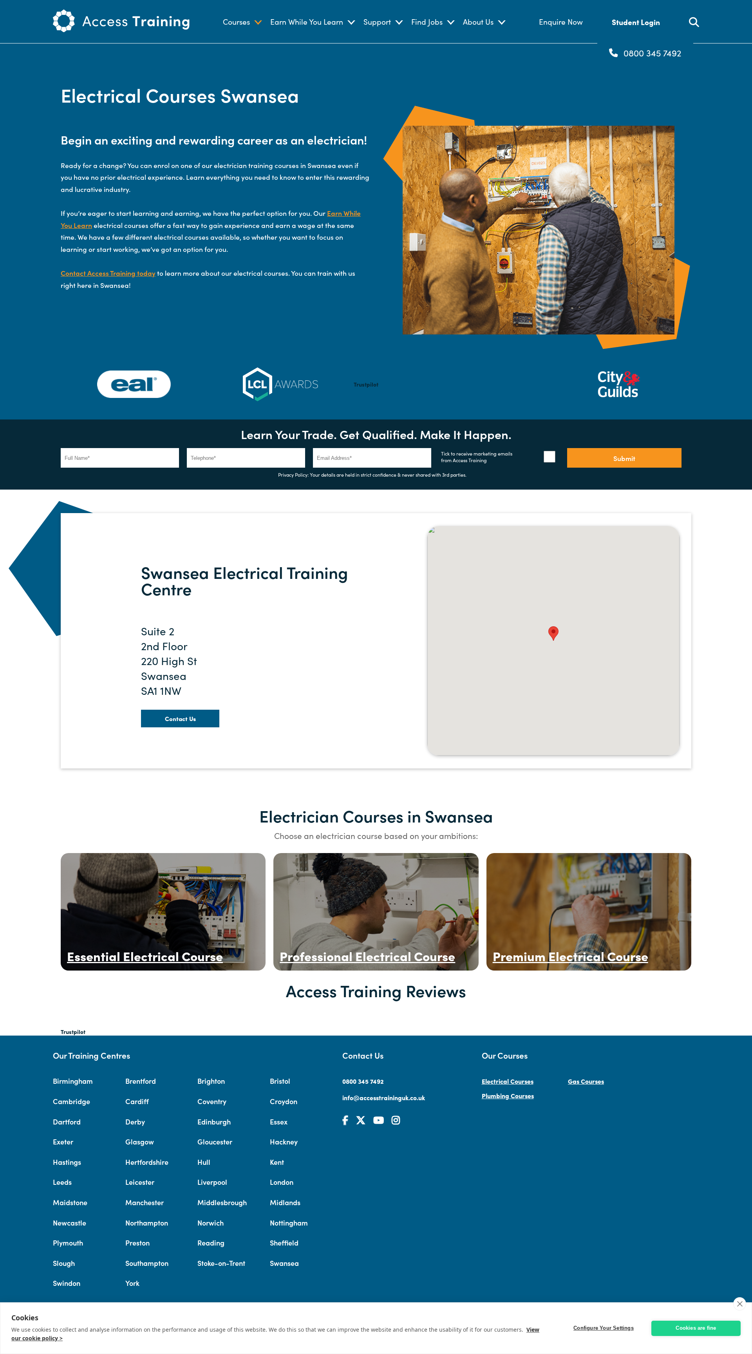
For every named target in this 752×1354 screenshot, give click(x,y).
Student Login (636, 21)
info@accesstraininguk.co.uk (383, 1097)
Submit (624, 458)
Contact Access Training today (108, 273)
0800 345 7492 (653, 53)
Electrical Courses (507, 1081)
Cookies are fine (696, 1328)
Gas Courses (586, 1081)
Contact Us (180, 718)
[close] (739, 1304)
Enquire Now (561, 21)
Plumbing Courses (508, 1095)
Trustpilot (366, 384)
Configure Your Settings (603, 1328)
